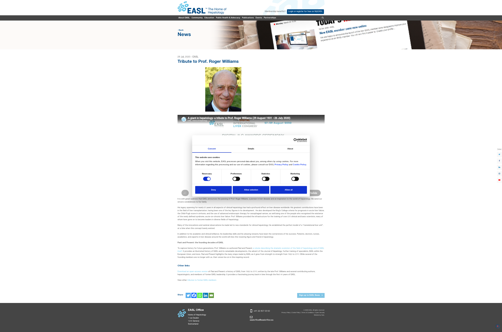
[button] (323, 18)
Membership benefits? (275, 12)
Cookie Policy (296, 312)
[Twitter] (188, 295)
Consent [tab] (212, 149)
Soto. (323, 315)
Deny (213, 190)
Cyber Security (320, 312)
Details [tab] (251, 149)
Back (180, 30)
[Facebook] (194, 295)
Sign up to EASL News (309, 295)
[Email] (211, 295)
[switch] (236, 179)
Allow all (289, 190)
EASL (195, 57)
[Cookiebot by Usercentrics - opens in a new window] (295, 140)
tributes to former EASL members (201, 280)
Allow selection (251, 190)
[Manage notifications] (498, 326)
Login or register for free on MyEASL (305, 12)
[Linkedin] (205, 295)
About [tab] (290, 149)
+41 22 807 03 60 (261, 311)
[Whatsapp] (199, 295)
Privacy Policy (285, 312)
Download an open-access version (193, 272)
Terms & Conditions (307, 312)
